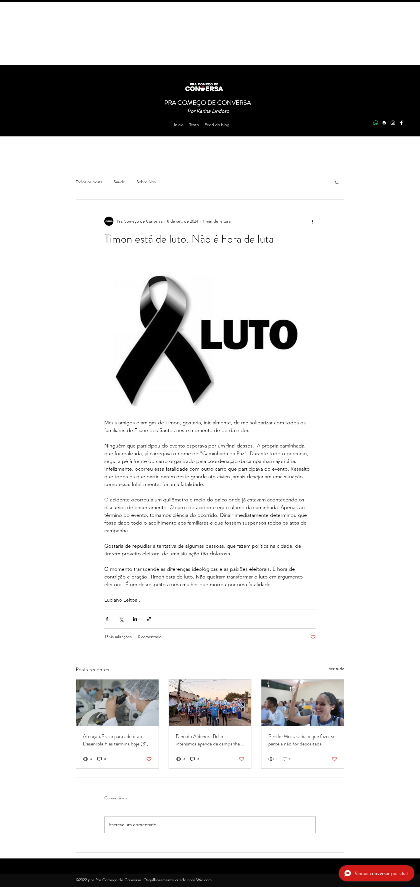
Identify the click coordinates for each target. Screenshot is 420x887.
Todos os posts (89, 181)
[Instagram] (393, 123)
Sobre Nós (146, 181)
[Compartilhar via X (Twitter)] (121, 619)
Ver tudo (336, 668)
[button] (337, 182)
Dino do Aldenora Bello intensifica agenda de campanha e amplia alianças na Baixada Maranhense (209, 740)
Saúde (119, 181)
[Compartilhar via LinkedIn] (135, 619)
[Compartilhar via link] (149, 619)
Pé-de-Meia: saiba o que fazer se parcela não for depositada (301, 740)
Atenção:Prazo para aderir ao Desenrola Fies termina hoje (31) (116, 740)
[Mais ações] (312, 221)
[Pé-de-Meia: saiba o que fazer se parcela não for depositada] (302, 703)
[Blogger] (384, 123)
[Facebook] (401, 123)
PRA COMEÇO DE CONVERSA (208, 102)
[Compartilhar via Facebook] (107, 619)
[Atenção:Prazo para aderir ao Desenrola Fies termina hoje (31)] (117, 703)
